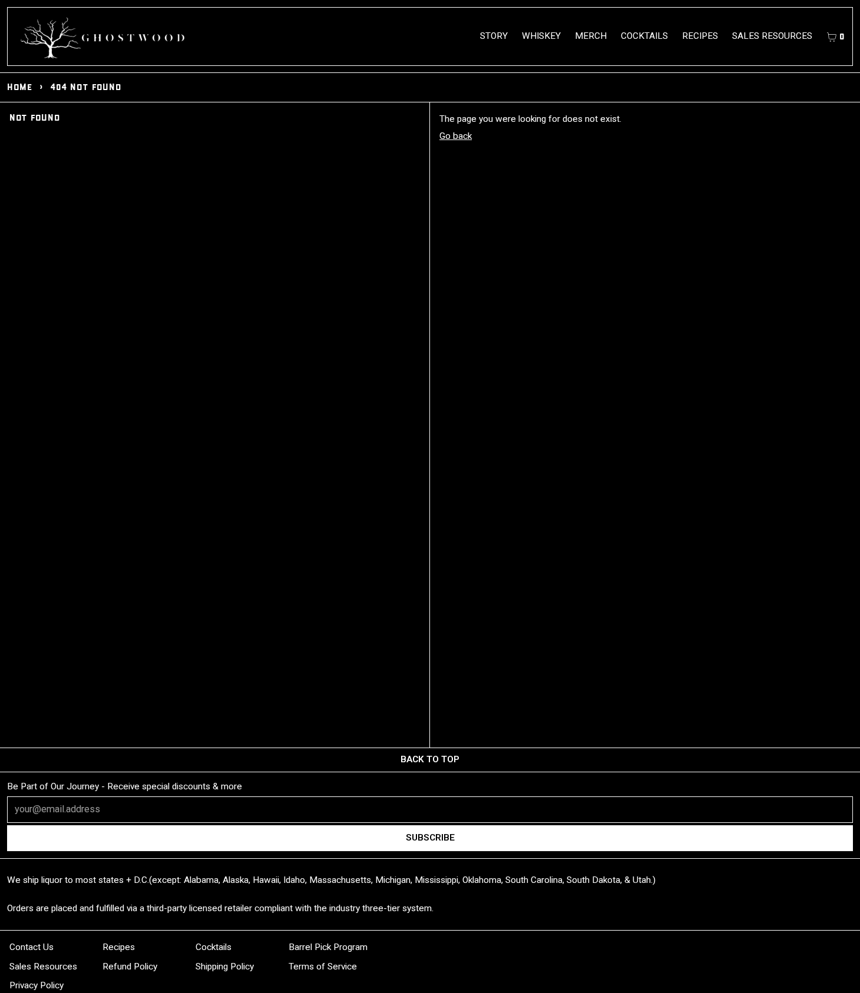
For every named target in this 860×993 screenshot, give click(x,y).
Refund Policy (129, 966)
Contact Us (31, 947)
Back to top (430, 759)
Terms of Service (323, 966)
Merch (591, 36)
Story (494, 36)
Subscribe (430, 837)
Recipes (700, 36)
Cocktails (644, 36)
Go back (455, 136)
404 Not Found (85, 87)
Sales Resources (772, 36)
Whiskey (541, 36)
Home (19, 87)
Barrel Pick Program (328, 947)
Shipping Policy (225, 966)
